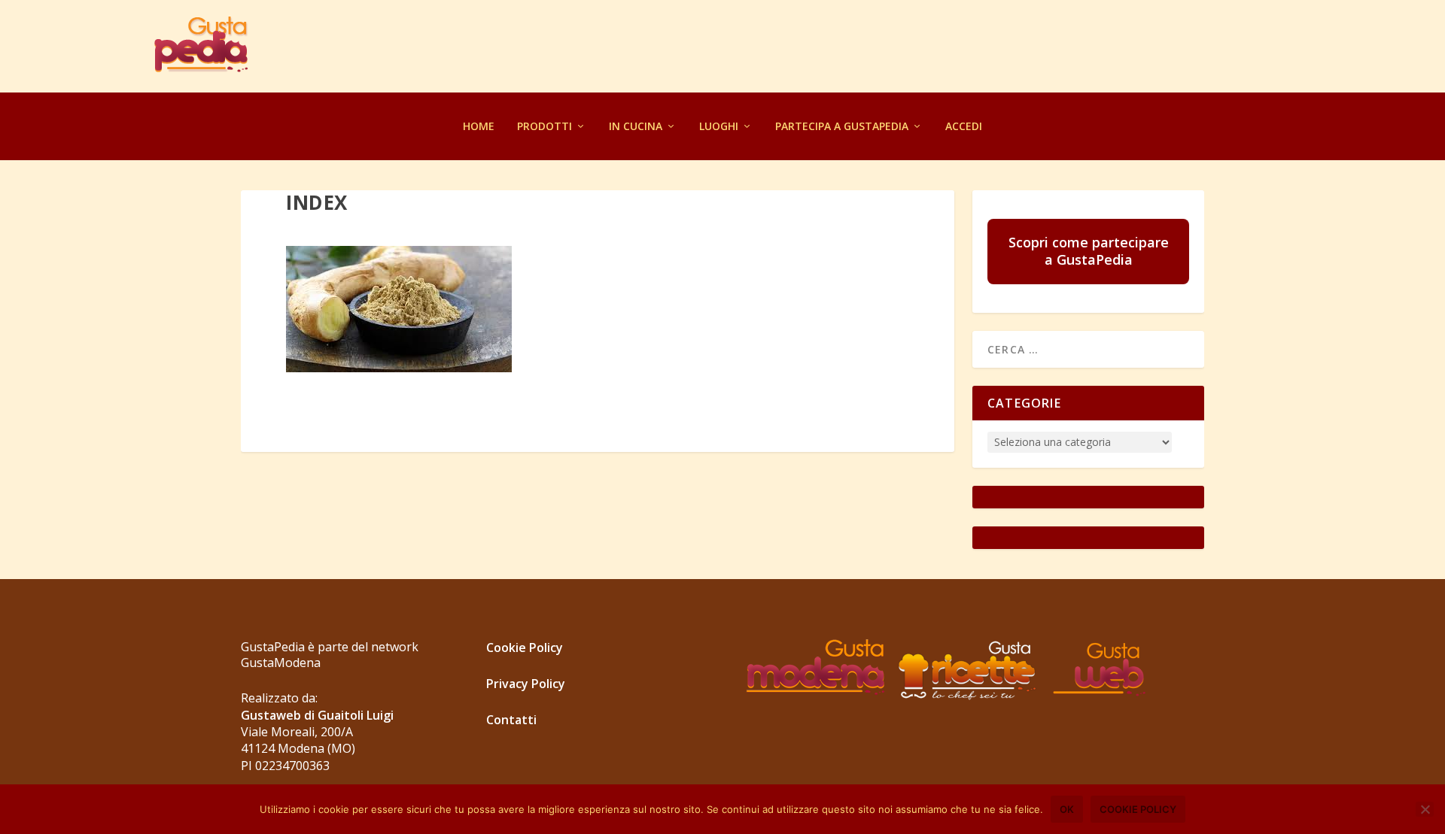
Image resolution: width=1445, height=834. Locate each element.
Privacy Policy (525, 683)
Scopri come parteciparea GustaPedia (1088, 250)
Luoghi (718, 126)
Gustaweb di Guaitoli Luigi (317, 715)
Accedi (963, 126)
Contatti (511, 719)
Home (478, 126)
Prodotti (544, 126)
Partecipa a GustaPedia (841, 126)
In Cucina (635, 126)
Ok (1067, 809)
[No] (1425, 809)
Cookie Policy (524, 647)
